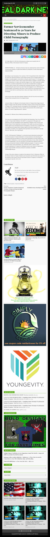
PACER (39, 157)
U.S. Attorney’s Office (38, 154)
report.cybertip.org (10, 146)
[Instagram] (24, 57)
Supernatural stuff (8, 518)
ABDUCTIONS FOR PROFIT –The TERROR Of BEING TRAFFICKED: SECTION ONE (14, 229)
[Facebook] (22, 57)
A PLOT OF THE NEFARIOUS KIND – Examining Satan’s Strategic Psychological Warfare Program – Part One (36, 513)
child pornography (10, 183)
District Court (17, 157)
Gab (27, 170)
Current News (16, 234)
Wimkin (38, 170)
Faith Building (33, 493)
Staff (7, 40)
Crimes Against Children (8, 23)
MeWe (30, 170)
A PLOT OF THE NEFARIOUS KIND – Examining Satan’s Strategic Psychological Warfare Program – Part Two (14, 513)
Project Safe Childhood (19, 183)
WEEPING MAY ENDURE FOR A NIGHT (13, 395)
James (20, 234)
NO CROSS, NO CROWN (10, 409)
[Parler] (35, 57)
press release (26, 61)
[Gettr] (37, 57)
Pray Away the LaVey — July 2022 (25, 461)
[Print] (45, 57)
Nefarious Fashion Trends (34, 516)
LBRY (37, 172)
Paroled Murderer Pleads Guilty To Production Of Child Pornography (14, 251)
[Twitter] (27, 57)
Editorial (28, 493)
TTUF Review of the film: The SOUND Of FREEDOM (36, 229)
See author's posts (21, 175)
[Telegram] (40, 57)
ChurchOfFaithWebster (9, 461)
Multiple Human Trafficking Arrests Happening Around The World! (20, 453)
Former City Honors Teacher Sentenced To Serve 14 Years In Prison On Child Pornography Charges (14, 188)
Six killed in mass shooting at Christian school (36, 188)
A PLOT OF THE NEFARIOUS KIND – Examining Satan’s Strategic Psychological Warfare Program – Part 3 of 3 (36, 490)
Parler (33, 170)
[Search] (41, 15)
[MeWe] (32, 57)
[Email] (42, 57)
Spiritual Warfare (32, 234)
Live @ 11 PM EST (44, 15)
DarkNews (29, 534)
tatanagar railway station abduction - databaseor (16, 457)
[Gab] (30, 57)
